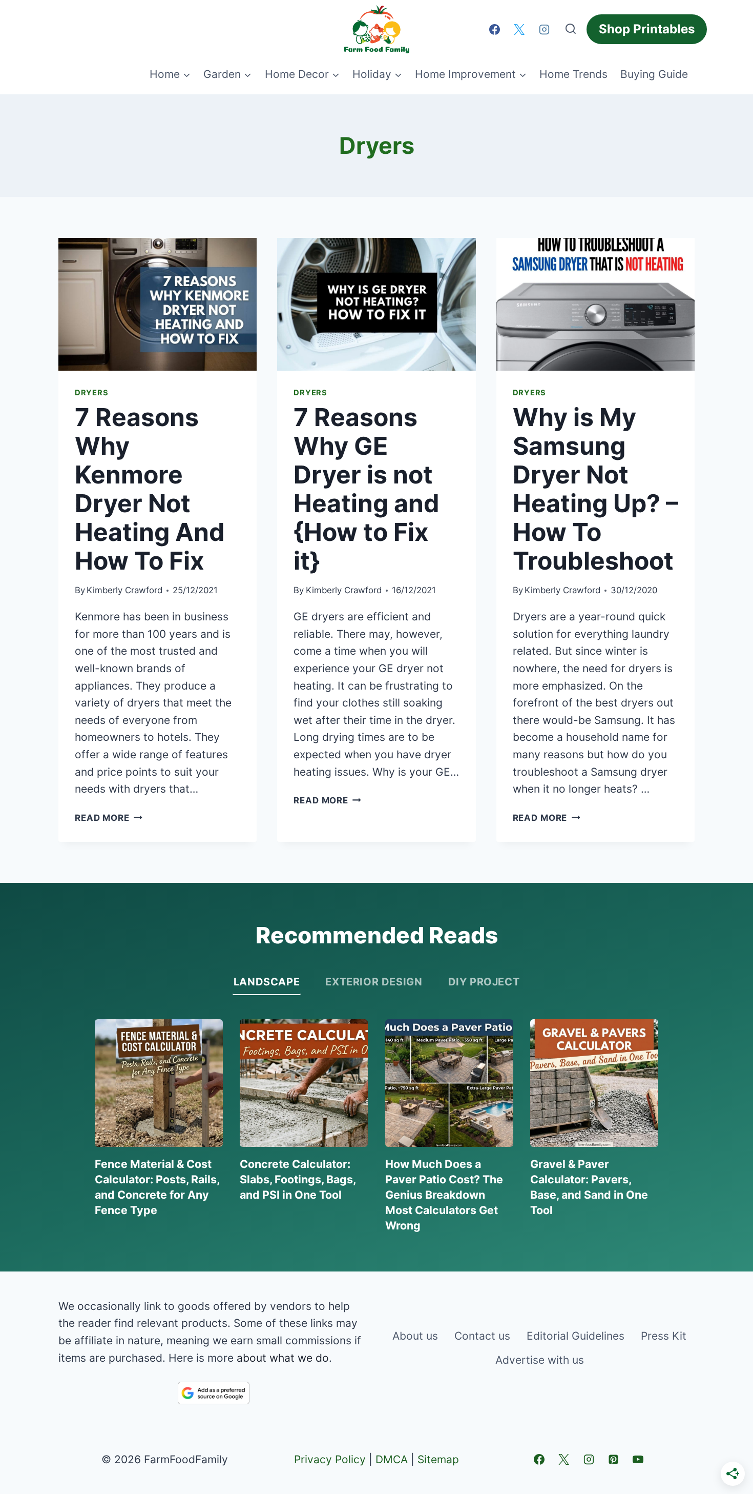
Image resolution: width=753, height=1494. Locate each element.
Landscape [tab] (267, 982)
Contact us (482, 1335)
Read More (108, 818)
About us (415, 1335)
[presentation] (157, 304)
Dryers (91, 392)
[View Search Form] (570, 29)
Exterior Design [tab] (373, 982)
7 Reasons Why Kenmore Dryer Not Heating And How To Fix (150, 489)
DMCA (391, 1459)
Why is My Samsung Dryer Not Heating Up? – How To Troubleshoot (595, 489)
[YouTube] (638, 1459)
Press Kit (663, 1335)
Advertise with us (539, 1360)
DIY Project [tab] (484, 982)
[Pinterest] (613, 1459)
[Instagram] (544, 29)
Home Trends (573, 74)
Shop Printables (647, 29)
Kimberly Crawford (124, 590)
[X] (519, 29)
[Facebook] (494, 29)
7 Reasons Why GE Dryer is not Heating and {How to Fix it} (367, 489)
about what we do (283, 1357)
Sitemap (438, 1459)
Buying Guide (654, 74)
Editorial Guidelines (575, 1335)
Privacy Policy (330, 1459)
